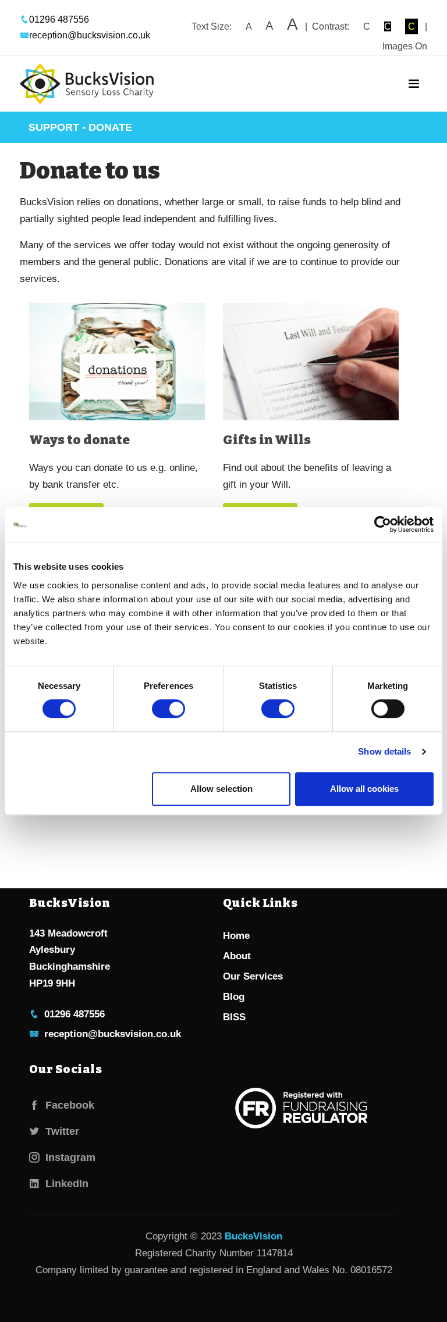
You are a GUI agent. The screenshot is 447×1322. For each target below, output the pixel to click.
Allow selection (221, 789)
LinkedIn (64, 1183)
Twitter (59, 1131)
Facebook (67, 1105)
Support (54, 127)
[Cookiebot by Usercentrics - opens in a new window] (383, 524)
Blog (233, 996)
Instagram (67, 1157)
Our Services (253, 976)
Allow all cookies (364, 789)
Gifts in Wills (267, 440)
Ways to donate (79, 440)
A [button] (248, 26)
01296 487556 (59, 19)
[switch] (168, 708)
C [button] (366, 26)
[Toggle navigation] (413, 83)
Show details (384, 751)
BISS (234, 1017)
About (237, 956)
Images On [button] (404, 46)
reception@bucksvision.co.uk (89, 35)
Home (236, 935)
